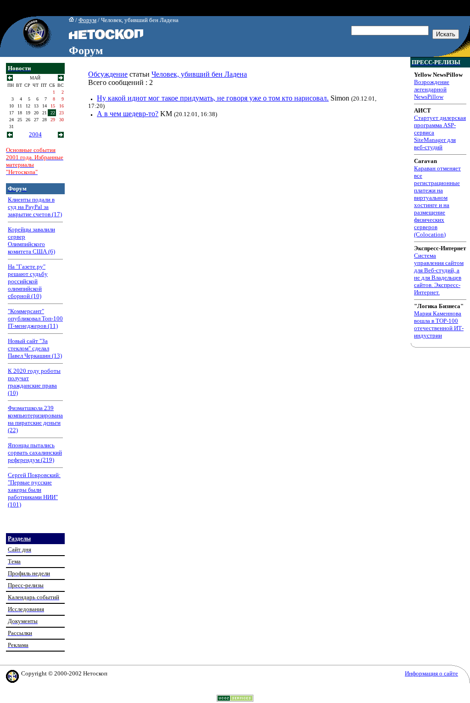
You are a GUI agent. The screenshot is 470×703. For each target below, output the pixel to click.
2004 (35, 134)
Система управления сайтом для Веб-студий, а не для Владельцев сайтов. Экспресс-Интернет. (439, 274)
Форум (87, 20)
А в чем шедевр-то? (127, 114)
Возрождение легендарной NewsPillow (431, 89)
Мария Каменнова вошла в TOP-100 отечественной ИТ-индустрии (439, 324)
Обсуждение (108, 74)
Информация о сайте (431, 673)
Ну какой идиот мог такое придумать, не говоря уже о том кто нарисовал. (213, 98)
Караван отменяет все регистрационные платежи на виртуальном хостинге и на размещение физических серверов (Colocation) (437, 201)
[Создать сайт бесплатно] (235, 699)
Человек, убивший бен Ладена (199, 74)
